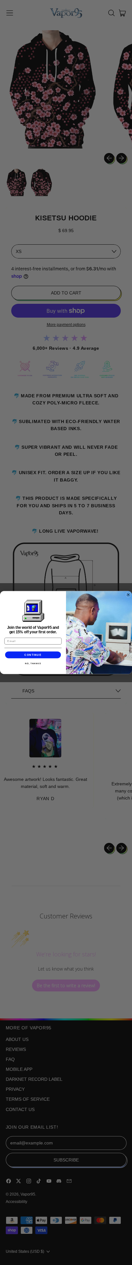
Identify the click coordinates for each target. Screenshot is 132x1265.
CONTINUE (32, 654)
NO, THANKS (33, 663)
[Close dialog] (128, 595)
